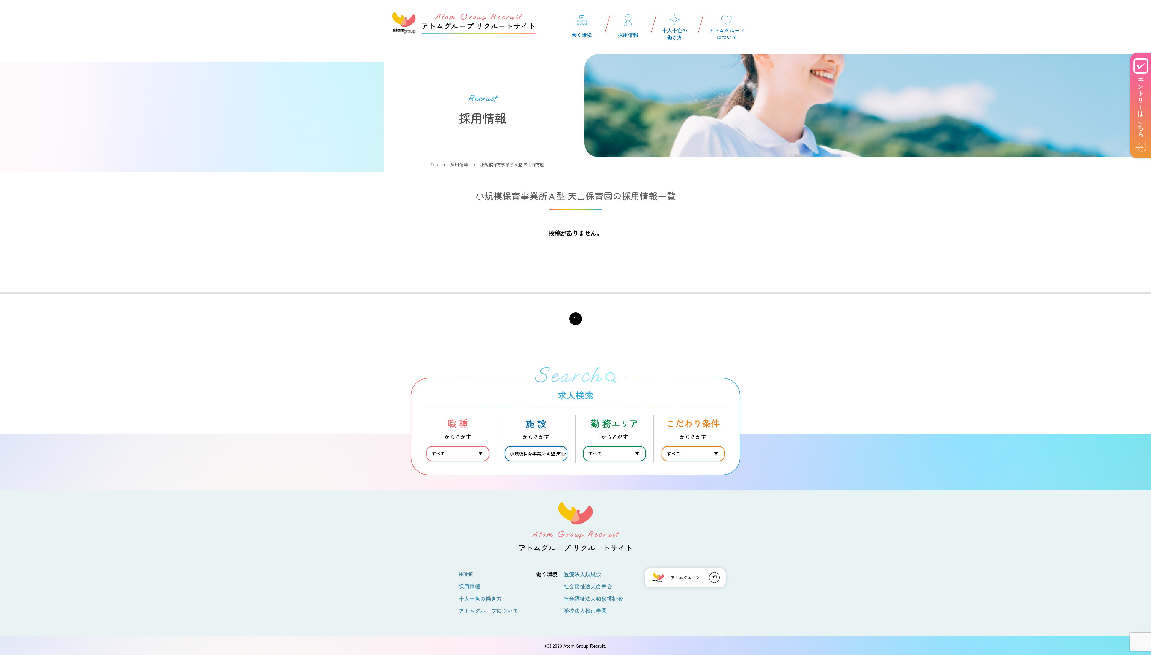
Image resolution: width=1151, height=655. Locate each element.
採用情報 (459, 164)
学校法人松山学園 (585, 610)
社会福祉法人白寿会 (588, 586)
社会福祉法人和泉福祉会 (593, 598)
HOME (466, 574)
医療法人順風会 (582, 574)
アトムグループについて (488, 610)
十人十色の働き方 (480, 598)
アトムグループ (685, 578)
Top (434, 164)
